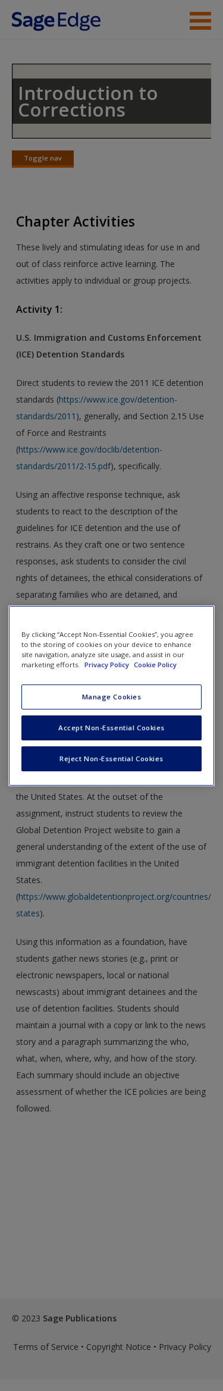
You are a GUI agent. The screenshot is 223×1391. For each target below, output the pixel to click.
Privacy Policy (107, 664)
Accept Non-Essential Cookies (111, 727)
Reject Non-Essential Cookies (111, 758)
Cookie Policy (155, 664)
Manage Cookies (112, 696)
